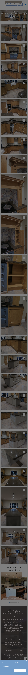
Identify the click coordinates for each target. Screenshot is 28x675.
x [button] (26, 660)
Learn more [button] (5, 666)
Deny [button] (8, 671)
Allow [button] (19, 671)
